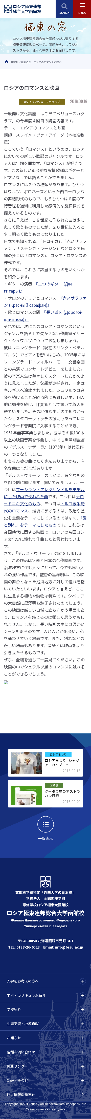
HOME (14, 62)
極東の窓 (26, 62)
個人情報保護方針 (21, 1094)
